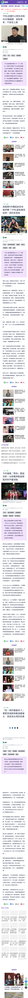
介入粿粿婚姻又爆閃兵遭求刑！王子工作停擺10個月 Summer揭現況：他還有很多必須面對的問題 (14, 463)
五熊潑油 (11, 6)
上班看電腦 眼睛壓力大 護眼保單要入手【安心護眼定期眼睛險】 (14, 989)
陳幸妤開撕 (4, 6)
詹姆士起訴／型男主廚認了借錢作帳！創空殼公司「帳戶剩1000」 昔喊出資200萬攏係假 (13, 457)
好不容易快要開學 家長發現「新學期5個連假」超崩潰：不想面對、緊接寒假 (16, 11)
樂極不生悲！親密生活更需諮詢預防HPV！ (13, 460)
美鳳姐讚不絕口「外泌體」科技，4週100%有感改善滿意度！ (22, 977)
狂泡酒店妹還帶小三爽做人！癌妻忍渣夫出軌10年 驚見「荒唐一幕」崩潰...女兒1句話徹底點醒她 (22, 989)
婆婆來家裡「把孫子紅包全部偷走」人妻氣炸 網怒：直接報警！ (14, 451)
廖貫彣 (6, 51)
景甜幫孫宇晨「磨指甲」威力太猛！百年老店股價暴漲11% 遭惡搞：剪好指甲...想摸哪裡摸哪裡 (13, 448)
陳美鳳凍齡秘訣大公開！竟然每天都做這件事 (13, 454)
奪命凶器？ (18, 6)
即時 (23, 6)
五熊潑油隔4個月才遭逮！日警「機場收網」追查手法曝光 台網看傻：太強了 (14, 977)
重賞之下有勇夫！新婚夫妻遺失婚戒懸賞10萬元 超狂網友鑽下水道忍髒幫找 (5, 977)
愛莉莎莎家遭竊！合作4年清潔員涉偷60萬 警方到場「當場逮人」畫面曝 (5, 989)
